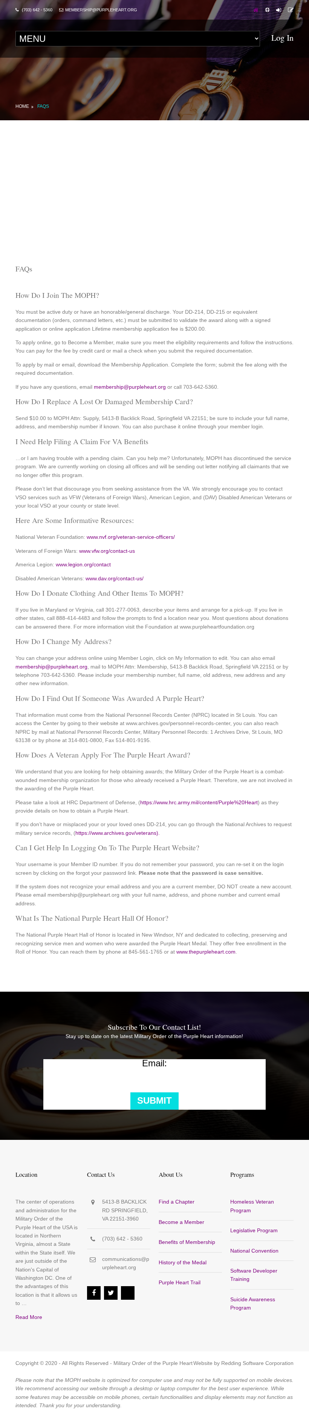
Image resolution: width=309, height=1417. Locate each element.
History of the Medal (183, 1262)
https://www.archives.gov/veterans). (117, 833)
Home (22, 106)
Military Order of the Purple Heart (153, 1363)
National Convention (254, 1251)
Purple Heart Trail (179, 1282)
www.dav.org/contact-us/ (115, 578)
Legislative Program (254, 1230)
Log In (282, 37)
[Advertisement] (154, 177)
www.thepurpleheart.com (206, 952)
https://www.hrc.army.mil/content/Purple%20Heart (199, 802)
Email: (154, 1063)
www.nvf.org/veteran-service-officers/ (131, 537)
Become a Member (181, 1222)
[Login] (278, 10)
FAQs (43, 106)
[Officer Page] (267, 10)
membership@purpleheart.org (130, 387)
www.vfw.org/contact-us (107, 551)
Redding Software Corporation (257, 1363)
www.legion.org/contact (83, 564)
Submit (154, 1100)
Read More (28, 1317)
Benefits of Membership (187, 1242)
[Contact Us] (291, 10)
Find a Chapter (176, 1202)
